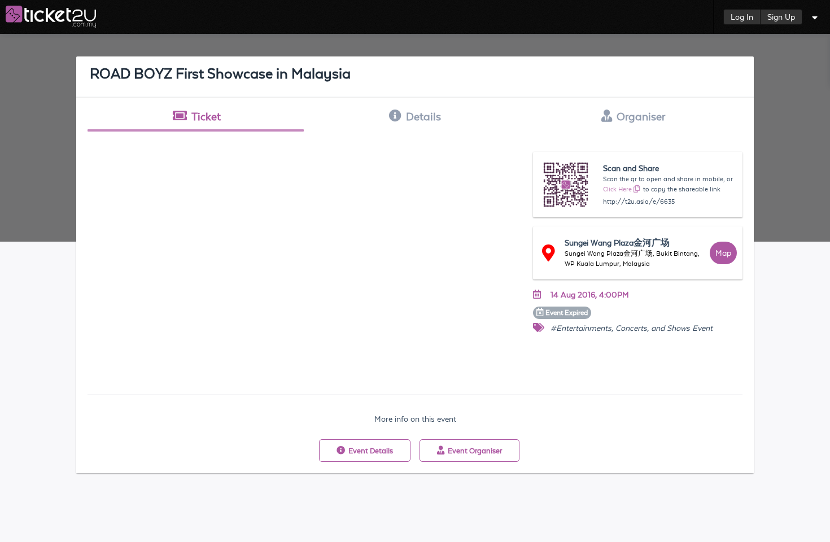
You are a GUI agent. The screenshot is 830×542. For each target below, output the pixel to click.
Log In (742, 16)
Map (723, 252)
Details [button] (423, 116)
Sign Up (781, 16)
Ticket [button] (206, 116)
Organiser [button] (641, 116)
